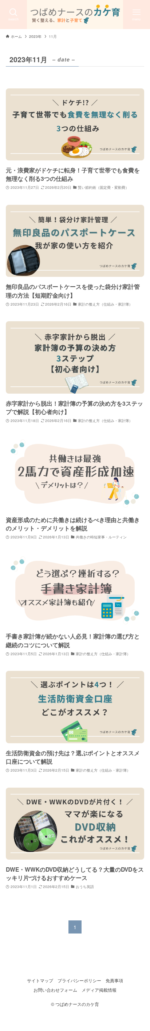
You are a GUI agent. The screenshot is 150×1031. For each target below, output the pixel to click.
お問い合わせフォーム (55, 990)
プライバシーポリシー (79, 980)
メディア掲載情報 (99, 990)
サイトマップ (40, 980)
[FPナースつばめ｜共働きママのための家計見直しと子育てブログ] (75, 14)
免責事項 (114, 980)
